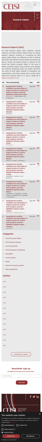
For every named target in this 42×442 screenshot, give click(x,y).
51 (3, 117)
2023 (4, 292)
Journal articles (11, 258)
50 (3, 133)
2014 (4, 340)
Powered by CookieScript (9, 440)
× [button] (39, 414)
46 (3, 201)
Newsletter (9, 254)
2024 (4, 287)
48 (3, 164)
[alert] (21, 427)
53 (3, 86)
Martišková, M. (10, 213)
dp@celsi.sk (5, 78)
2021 (4, 303)
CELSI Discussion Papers (13, 238)
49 (3, 149)
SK (37, 15)
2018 (4, 319)
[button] (21, 432)
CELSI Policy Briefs (12, 246)
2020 (4, 308)
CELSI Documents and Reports (15, 250)
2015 (4, 335)
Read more (13, 422)
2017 (4, 324)
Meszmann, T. (10, 96)
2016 (4, 329)
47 (3, 182)
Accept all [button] (11, 436)
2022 (4, 297)
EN (37, 18)
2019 (4, 313)
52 (3, 102)
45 (3, 216)
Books (8, 262)
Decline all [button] (30, 436)
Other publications (12, 269)
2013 (4, 345)
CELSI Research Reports (13, 242)
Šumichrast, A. (21, 213)
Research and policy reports (15, 265)
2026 (4, 282)
